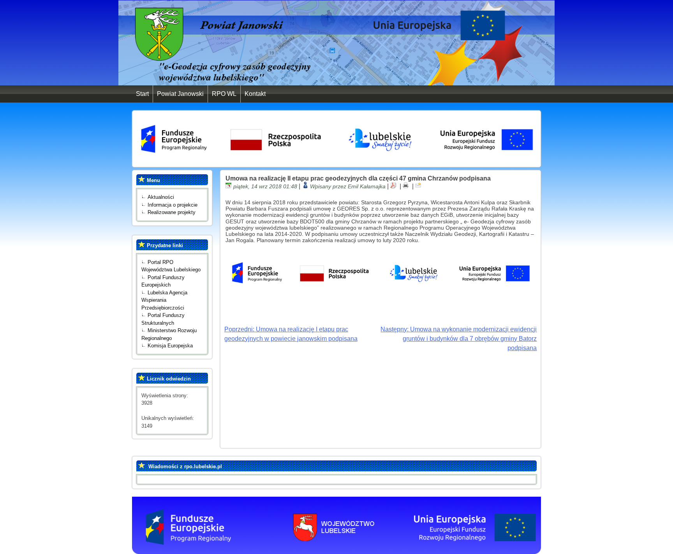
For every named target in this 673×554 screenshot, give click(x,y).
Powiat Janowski (180, 93)
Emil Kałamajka (367, 186)
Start (142, 93)
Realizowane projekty (172, 212)
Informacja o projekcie (172, 205)
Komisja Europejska (170, 346)
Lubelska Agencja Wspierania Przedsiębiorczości (164, 300)
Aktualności (161, 197)
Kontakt (255, 93)
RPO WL (224, 93)
